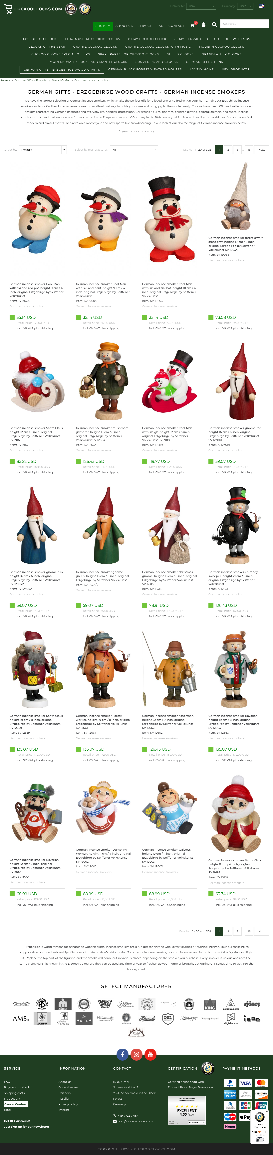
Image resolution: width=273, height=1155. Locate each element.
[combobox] (201, 6)
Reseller (64, 1098)
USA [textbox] (192, 6)
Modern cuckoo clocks (221, 46)
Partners (65, 1093)
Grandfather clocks (221, 54)
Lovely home (202, 69)
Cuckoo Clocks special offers (60, 54)
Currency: (229, 6)
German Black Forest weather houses (145, 69)
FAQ (160, 26)
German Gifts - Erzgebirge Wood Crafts (62, 69)
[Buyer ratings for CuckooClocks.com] (187, 1112)
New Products (236, 69)
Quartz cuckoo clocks (95, 46)
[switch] (260, 1139)
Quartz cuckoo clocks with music (158, 46)
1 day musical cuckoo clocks (92, 39)
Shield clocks (180, 54)
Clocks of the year (47, 46)
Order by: (10, 149)
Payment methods (17, 1087)
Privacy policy (68, 1104)
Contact (176, 26)
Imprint (64, 1110)
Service (145, 26)
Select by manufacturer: (91, 149)
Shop (100, 26)
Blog (7, 1110)
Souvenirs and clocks (157, 62)
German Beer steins (204, 62)
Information (72, 1068)
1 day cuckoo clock (38, 39)
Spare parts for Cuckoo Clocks (128, 54)
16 (249, 149)
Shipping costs (14, 1093)
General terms (68, 1087)
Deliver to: (177, 6)
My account (12, 1098)
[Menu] (266, 1112)
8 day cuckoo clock (147, 39)
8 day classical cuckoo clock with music (214, 39)
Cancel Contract (16, 1104)
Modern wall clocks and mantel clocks (88, 62)
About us (124, 26)
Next (261, 149)
